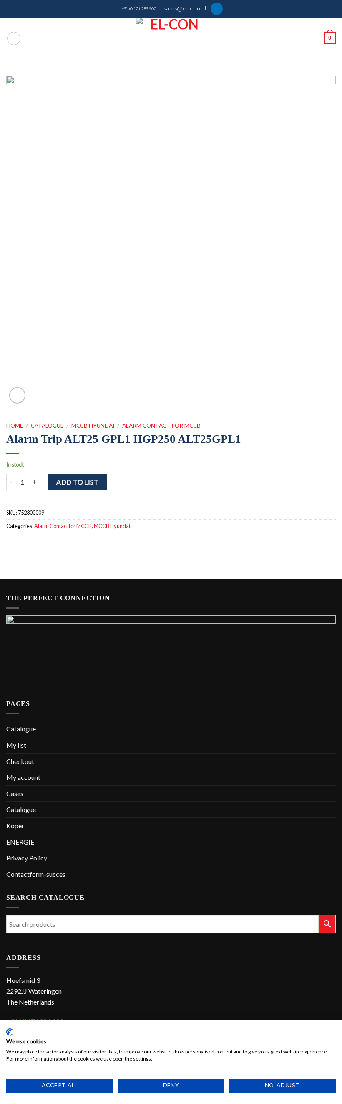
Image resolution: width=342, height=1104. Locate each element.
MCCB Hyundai (92, 425)
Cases (14, 793)
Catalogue (47, 425)
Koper (15, 826)
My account (23, 777)
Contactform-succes (35, 874)
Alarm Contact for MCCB (161, 425)
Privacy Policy (26, 858)
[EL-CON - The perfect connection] (171, 38)
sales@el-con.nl (184, 8)
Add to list (77, 482)
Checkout (20, 761)
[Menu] (13, 38)
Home (14, 425)
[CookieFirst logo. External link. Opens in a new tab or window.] (9, 1032)
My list (16, 745)
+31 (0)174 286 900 (139, 8)
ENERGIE (20, 842)
